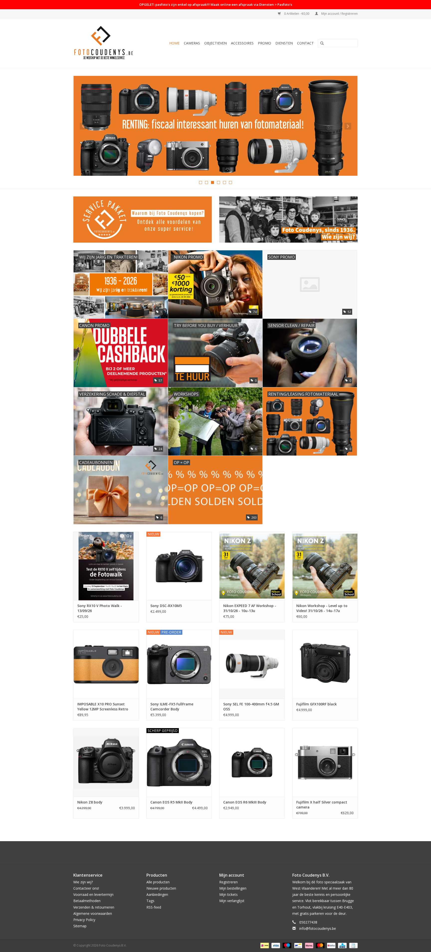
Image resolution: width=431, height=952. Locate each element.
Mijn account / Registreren (339, 13)
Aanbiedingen (157, 894)
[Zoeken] (322, 43)
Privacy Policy (84, 919)
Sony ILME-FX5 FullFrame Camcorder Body (171, 706)
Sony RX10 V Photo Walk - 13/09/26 (99, 608)
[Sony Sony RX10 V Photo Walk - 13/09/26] (106, 566)
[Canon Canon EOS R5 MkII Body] (179, 762)
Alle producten (158, 882)
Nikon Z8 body (90, 802)
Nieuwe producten (161, 888)
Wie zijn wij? (83, 882)
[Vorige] (83, 126)
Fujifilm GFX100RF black (316, 704)
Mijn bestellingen (232, 888)
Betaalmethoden (87, 900)
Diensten (284, 43)
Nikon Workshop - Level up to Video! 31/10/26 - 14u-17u (321, 608)
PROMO (264, 43)
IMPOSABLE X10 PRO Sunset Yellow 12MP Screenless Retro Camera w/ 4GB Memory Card (102, 707)
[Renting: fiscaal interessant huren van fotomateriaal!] (215, 126)
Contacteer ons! (86, 888)
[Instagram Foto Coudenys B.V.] (220, 853)
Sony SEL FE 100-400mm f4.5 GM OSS (251, 706)
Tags (150, 900)
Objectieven (215, 43)
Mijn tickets (228, 894)
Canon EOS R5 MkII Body (171, 802)
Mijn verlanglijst (231, 900)
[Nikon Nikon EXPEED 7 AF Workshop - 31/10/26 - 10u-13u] (252, 566)
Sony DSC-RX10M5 (166, 605)
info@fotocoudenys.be (317, 928)
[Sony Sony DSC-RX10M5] (179, 566)
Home (174, 43)
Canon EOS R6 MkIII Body (244, 802)
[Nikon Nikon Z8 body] (106, 762)
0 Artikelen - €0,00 (296, 13)
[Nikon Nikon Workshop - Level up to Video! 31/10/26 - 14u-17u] (325, 566)
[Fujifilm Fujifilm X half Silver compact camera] (325, 762)
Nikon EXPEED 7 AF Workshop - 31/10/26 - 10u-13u (249, 608)
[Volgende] (347, 126)
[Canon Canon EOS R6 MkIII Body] (252, 762)
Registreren (228, 882)
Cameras (192, 43)
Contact (305, 43)
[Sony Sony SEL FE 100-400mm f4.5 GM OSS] (252, 664)
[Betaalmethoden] (264, 945)
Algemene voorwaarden (92, 913)
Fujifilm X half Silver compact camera (321, 804)
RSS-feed (153, 907)
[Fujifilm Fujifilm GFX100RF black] (325, 664)
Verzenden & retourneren (93, 907)
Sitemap (80, 926)
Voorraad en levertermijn (93, 894)
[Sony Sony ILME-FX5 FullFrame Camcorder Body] (179, 664)
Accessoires (242, 43)
